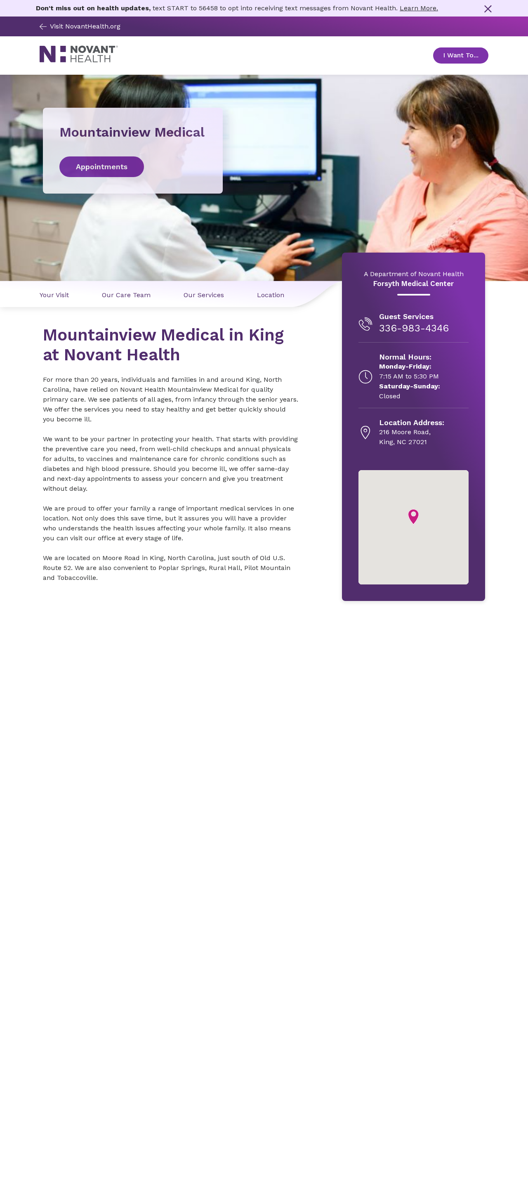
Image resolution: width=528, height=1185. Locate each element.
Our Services (204, 295)
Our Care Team (126, 295)
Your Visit (54, 295)
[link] (132, 166)
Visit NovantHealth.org (85, 26)
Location (270, 295)
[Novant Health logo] (79, 60)
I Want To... (465, 55)
